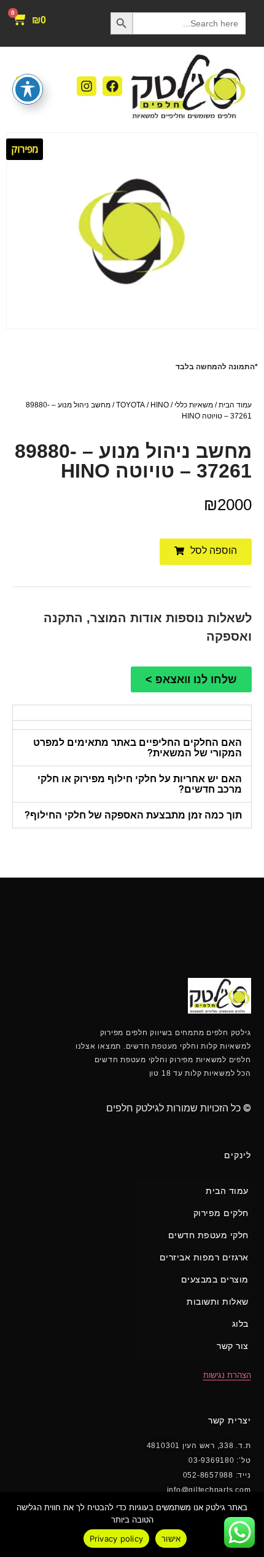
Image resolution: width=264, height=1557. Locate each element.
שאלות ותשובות (218, 1302)
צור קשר (233, 1346)
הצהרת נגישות (227, 1375)
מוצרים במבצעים (215, 1279)
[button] (206, 551)
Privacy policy (117, 1538)
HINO (159, 405)
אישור (171, 1538)
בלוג (240, 1324)
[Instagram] (86, 86)
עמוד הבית (235, 405)
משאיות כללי (193, 405)
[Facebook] (112, 86)
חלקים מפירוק (221, 1213)
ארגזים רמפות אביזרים (204, 1257)
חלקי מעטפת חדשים (208, 1235)
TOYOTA (130, 405)
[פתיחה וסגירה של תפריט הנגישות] (27, 89)
